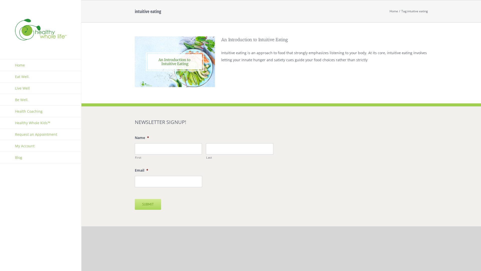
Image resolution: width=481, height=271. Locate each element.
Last (209, 157)
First (138, 157)
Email (141, 170)
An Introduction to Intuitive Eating (254, 39)
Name (142, 138)
